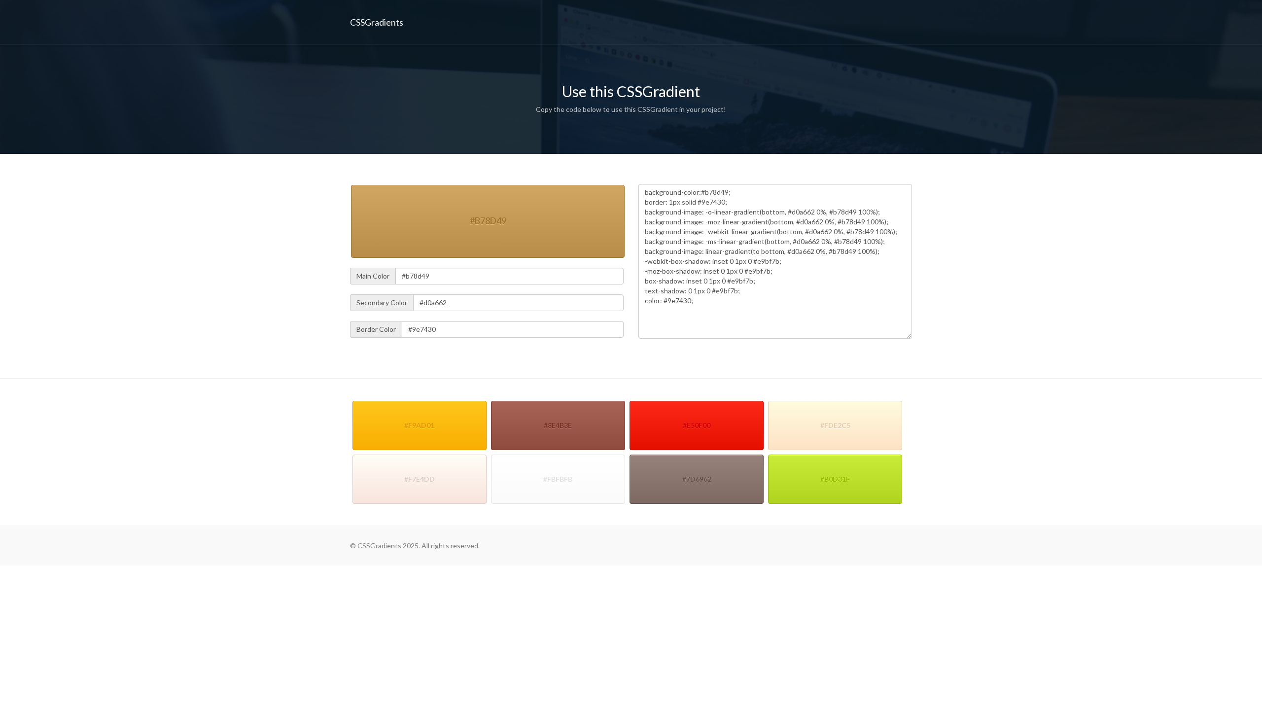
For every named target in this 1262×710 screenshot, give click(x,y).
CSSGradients (376, 22)
